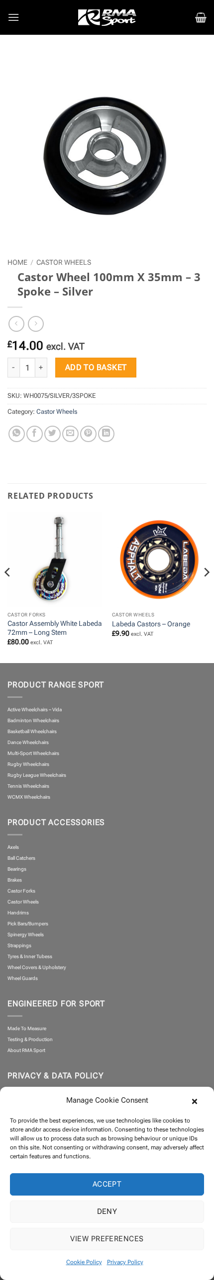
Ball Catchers (21, 858)
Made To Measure (26, 1028)
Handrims (18, 912)
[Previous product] (35, 323)
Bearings (16, 869)
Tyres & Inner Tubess (29, 956)
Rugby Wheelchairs (28, 764)
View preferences (106, 1238)
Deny (107, 1211)
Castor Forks (21, 891)
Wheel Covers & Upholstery (36, 967)
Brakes (14, 880)
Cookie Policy (84, 1262)
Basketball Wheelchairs (32, 731)
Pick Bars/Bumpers (27, 923)
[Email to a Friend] (70, 434)
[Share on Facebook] (34, 434)
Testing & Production (30, 1039)
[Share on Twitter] (52, 434)
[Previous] (8, 592)
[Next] (206, 592)
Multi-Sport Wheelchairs (33, 753)
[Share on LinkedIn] (106, 434)
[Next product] (16, 323)
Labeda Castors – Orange (151, 624)
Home (17, 262)
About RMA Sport (26, 1050)
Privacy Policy (125, 1262)
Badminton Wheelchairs (33, 720)
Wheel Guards (22, 978)
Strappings (19, 945)
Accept (107, 1184)
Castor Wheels (63, 262)
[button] (199, 1100)
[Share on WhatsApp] (16, 434)
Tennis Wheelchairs (28, 786)
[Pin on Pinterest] (88, 434)
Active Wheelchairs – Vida (34, 709)
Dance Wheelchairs (28, 742)
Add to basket (96, 367)
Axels (13, 847)
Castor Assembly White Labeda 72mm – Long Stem (54, 627)
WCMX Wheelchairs (28, 797)
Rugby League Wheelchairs (36, 775)
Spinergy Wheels (25, 934)
